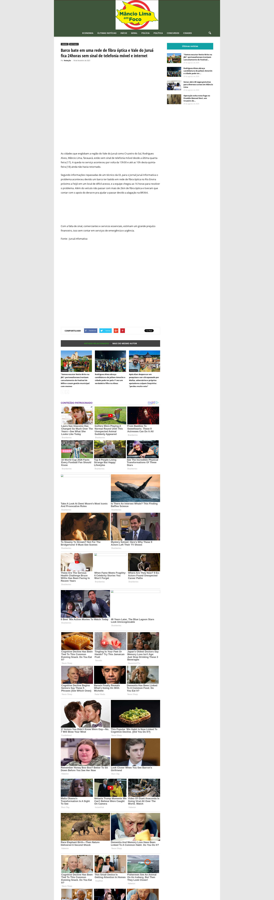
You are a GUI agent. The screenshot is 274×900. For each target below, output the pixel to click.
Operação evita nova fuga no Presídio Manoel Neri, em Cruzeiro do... (197, 98)
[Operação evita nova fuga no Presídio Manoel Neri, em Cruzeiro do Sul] (174, 99)
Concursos (173, 33)
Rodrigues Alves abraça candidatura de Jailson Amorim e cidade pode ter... (198, 71)
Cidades (187, 33)
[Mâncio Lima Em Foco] (137, 15)
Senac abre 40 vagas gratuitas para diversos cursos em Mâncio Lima (198, 84)
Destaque (74, 44)
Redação (67, 60)
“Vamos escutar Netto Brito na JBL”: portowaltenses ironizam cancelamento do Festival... (198, 57)
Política (158, 33)
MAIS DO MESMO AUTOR (124, 343)
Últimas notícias (106, 33)
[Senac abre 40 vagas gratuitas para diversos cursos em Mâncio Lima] (174, 85)
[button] (209, 33)
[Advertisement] (110, 138)
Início (123, 33)
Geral (134, 33)
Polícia (145, 33)
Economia (87, 33)
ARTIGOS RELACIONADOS (96, 343)
